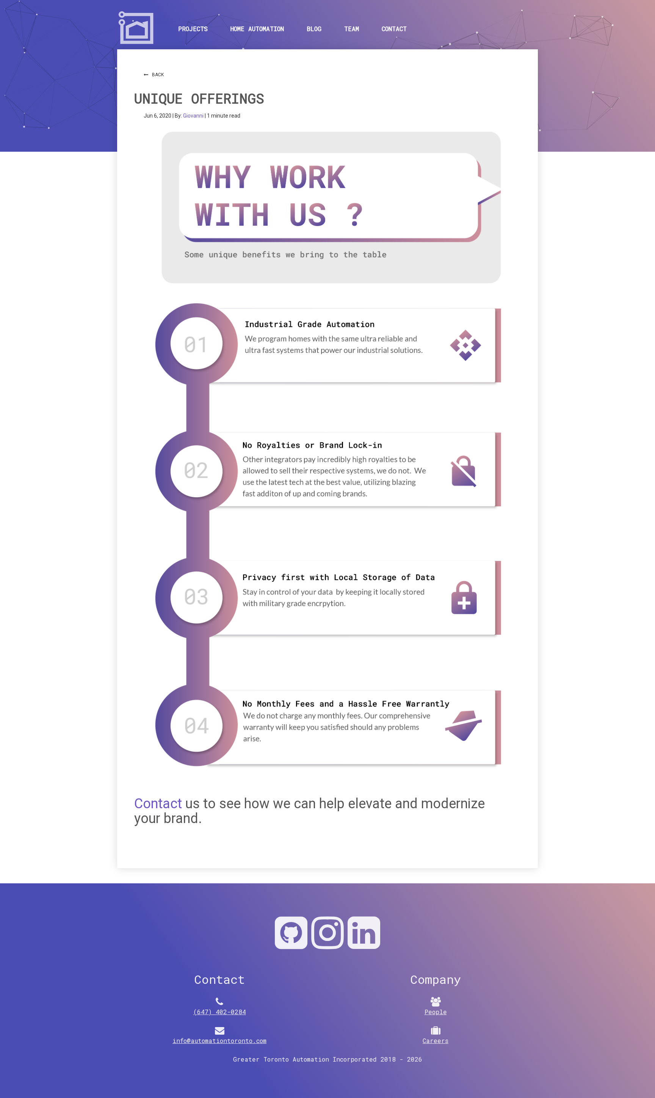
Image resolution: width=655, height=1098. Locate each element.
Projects (193, 29)
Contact (394, 29)
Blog (314, 29)
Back (158, 74)
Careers (435, 1041)
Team (351, 29)
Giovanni (194, 116)
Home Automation (257, 29)
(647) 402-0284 (219, 1012)
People (436, 1012)
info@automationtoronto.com (219, 1041)
